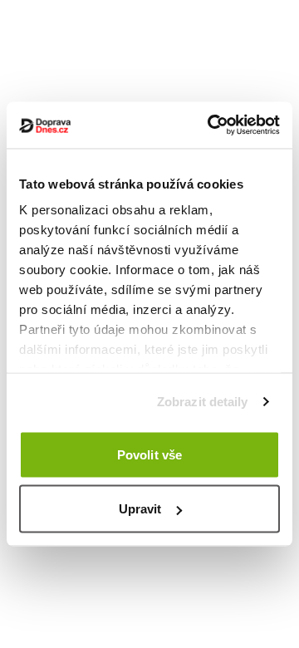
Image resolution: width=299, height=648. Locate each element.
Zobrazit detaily (202, 402)
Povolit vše (149, 454)
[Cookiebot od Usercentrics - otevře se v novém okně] (211, 125)
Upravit (140, 509)
